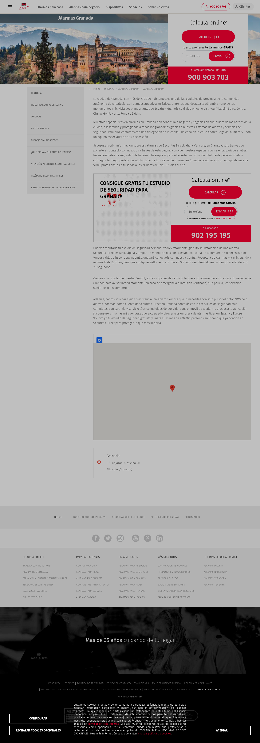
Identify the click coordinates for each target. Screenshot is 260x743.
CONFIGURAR (38, 718)
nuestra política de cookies (154, 733)
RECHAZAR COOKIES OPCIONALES (38, 730)
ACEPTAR (222, 730)
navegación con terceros (103, 724)
